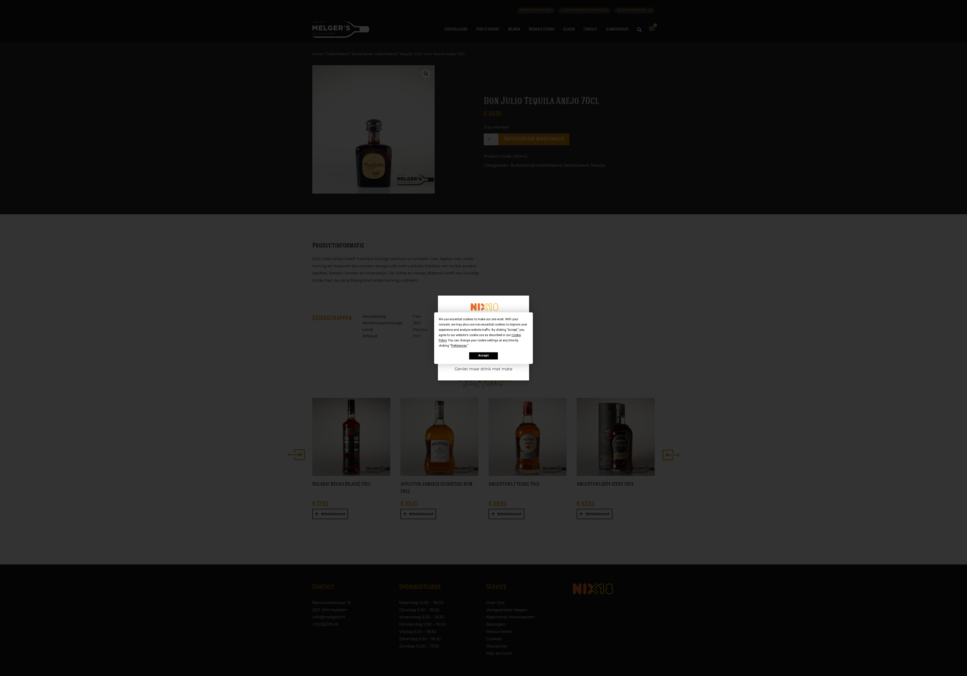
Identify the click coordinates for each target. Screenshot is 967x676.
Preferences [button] (459, 345)
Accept (483, 356)
